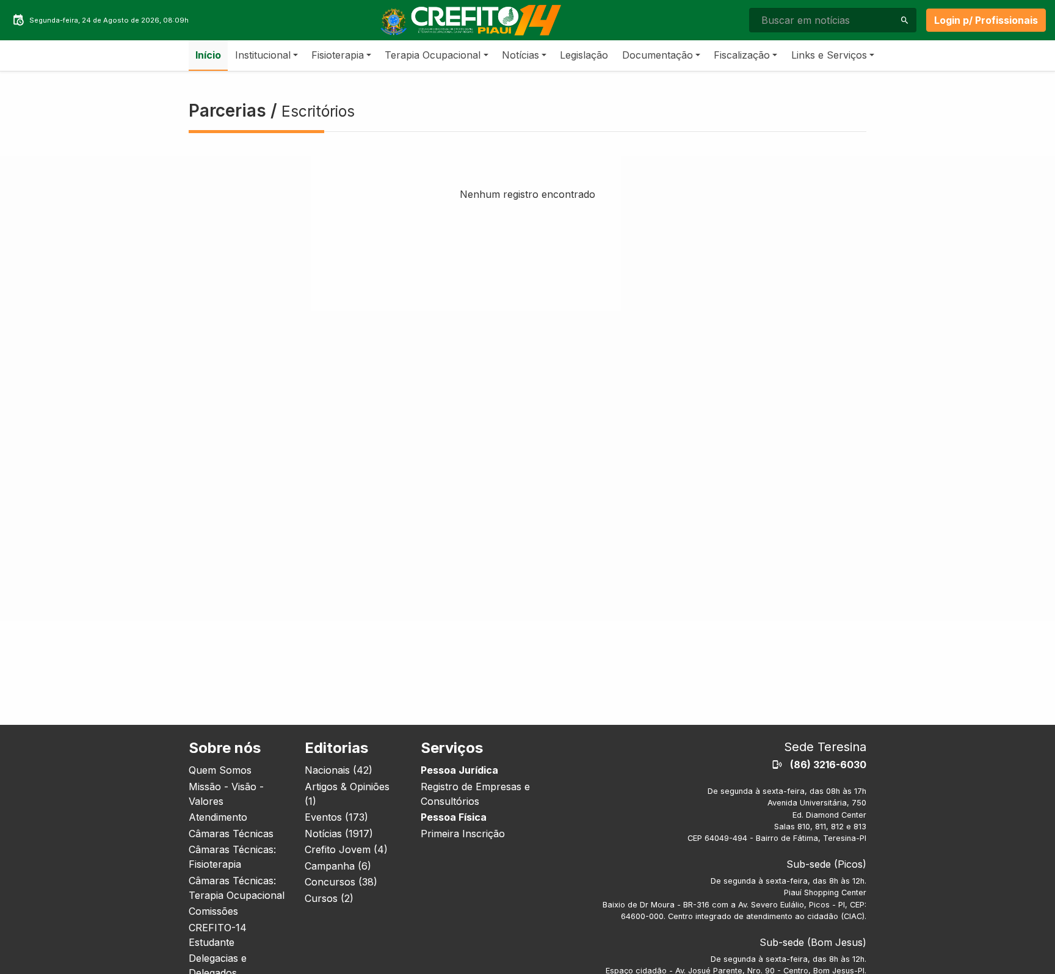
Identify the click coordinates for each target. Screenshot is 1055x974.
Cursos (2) (329, 898)
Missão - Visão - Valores (226, 793)
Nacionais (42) (338, 770)
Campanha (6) (338, 866)
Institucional (263, 55)
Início (208, 55)
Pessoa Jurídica (459, 770)
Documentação (657, 55)
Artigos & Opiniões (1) (347, 793)
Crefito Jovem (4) (346, 849)
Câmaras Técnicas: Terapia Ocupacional (237, 887)
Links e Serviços (829, 55)
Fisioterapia (337, 55)
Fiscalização (742, 55)
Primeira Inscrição (463, 833)
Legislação (584, 55)
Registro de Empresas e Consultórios (475, 793)
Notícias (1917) (339, 833)
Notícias (520, 55)
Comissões (213, 911)
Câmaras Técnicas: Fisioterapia (232, 856)
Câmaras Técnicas (231, 833)
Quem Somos (220, 770)
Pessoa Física (454, 817)
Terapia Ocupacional (432, 55)
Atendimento (218, 817)
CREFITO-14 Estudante (218, 934)
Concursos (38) (341, 882)
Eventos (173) (336, 817)
